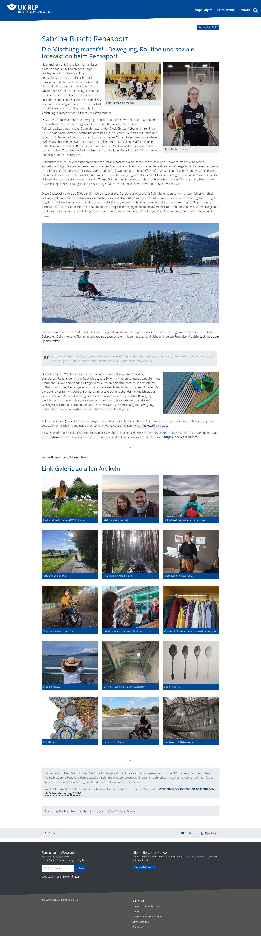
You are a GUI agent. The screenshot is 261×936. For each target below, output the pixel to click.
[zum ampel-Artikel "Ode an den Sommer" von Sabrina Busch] (70, 551)
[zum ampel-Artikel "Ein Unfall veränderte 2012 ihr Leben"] (70, 496)
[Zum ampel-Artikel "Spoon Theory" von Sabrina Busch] (191, 662)
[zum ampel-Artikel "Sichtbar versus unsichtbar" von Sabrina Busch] (70, 607)
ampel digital (204, 10)
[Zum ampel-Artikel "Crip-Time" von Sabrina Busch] (70, 718)
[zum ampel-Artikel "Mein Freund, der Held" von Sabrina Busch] (130, 496)
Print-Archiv (226, 10)
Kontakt (244, 10)
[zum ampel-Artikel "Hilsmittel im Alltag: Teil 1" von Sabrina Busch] (130, 551)
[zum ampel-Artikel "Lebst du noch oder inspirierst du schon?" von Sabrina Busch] (130, 607)
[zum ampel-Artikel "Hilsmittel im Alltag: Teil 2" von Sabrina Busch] (191, 551)
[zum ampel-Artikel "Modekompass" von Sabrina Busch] (70, 662)
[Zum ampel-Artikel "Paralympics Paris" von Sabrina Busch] (130, 718)
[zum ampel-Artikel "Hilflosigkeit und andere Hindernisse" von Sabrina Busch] (191, 496)
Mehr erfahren (142, 867)
